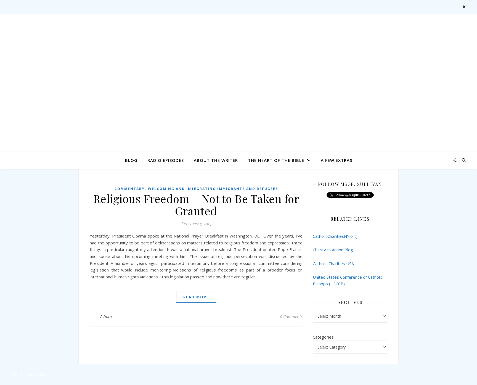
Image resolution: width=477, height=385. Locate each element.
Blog (131, 160)
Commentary (130, 188)
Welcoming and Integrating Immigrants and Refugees (213, 188)
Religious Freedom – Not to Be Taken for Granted (196, 204)
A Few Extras (336, 160)
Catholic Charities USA (333, 263)
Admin (106, 316)
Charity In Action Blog (333, 249)
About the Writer (216, 160)
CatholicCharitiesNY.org (335, 236)
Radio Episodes (165, 160)
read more (196, 296)
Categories (323, 337)
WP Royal (46, 374)
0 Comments (291, 316)
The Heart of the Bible (276, 160)
